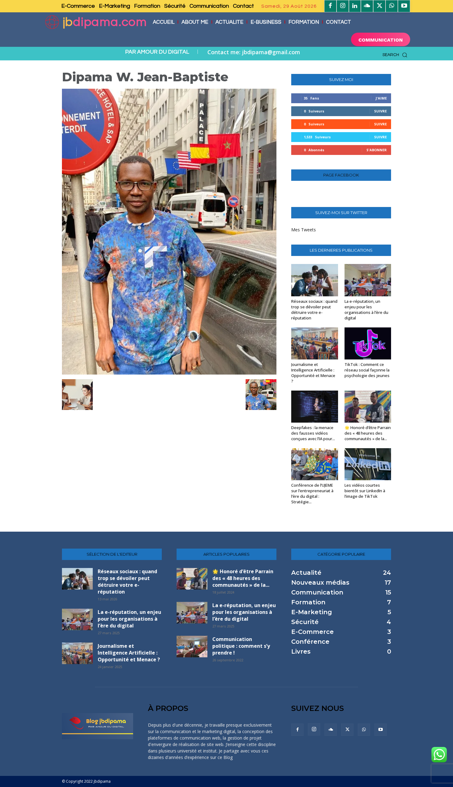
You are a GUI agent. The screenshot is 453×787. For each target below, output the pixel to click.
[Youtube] (404, 6)
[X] (379, 6)
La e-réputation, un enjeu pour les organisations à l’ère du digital (366, 309)
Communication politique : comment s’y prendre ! (241, 646)
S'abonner (376, 150)
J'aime (381, 98)
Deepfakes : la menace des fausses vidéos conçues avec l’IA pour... (313, 433)
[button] (396, 54)
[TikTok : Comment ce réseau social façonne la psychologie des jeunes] (368, 343)
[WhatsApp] (392, 6)
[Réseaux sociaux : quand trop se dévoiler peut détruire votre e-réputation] (314, 280)
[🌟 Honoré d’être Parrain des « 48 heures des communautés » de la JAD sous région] (368, 407)
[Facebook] (330, 6)
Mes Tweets (303, 230)
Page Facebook (341, 175)
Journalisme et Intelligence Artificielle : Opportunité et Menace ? (313, 373)
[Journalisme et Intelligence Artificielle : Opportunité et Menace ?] (314, 343)
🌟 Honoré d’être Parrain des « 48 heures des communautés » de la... (368, 433)
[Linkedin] (355, 6)
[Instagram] (343, 6)
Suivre (380, 111)
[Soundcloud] (367, 6)
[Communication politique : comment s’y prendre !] (192, 646)
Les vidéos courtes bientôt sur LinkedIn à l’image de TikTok (365, 490)
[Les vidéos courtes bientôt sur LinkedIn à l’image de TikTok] (368, 464)
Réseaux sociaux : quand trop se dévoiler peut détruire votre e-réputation (314, 309)
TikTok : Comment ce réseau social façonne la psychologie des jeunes (367, 370)
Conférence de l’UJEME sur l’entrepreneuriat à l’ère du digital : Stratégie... (312, 493)
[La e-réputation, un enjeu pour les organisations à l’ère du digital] (368, 280)
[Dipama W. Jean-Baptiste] (169, 372)
